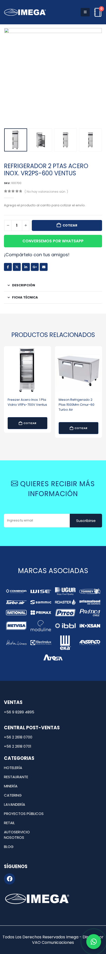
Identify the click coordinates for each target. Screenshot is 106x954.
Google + (35, 267)
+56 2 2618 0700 (18, 737)
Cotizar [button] (29, 423)
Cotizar (70, 225)
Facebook (8, 267)
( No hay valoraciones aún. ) (46, 191)
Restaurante (16, 776)
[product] (27, 370)
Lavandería (14, 804)
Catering (13, 795)
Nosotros (14, 837)
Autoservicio (17, 832)
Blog (9, 846)
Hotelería (13, 767)
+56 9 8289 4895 (19, 712)
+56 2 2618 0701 (17, 746)
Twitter (17, 267)
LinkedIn (26, 267)
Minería (11, 786)
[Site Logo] (25, 12)
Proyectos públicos (24, 813)
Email (44, 267)
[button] (85, 12)
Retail (9, 822)
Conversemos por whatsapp (53, 241)
